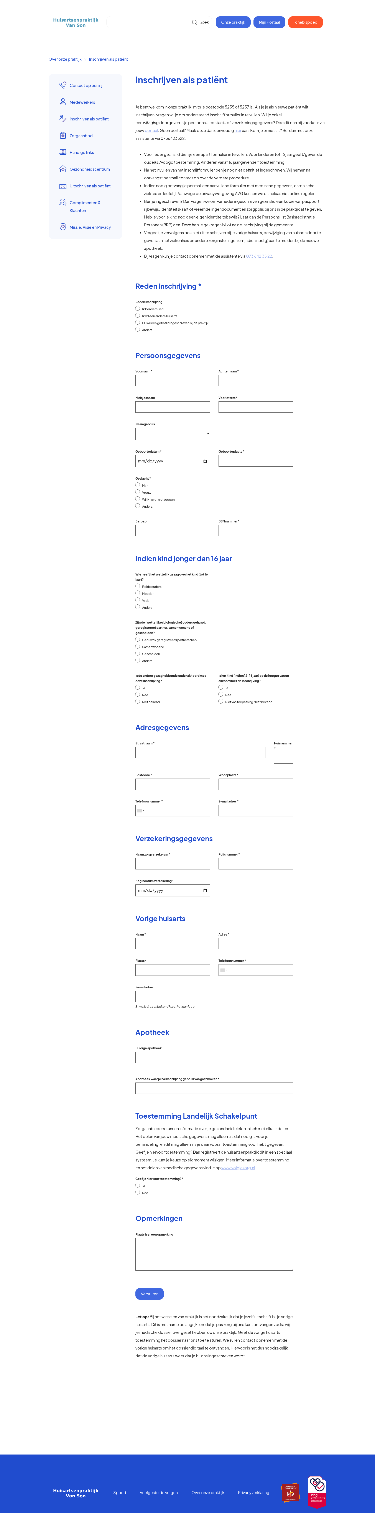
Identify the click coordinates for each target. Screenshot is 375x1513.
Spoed (119, 1492)
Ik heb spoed (305, 22)
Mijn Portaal (269, 22)
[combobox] (141, 810)
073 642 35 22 (259, 256)
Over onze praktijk (65, 59)
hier (238, 130)
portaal (151, 130)
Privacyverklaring (253, 1492)
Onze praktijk (233, 22)
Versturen (149, 1293)
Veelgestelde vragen (159, 1492)
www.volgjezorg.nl (238, 1167)
